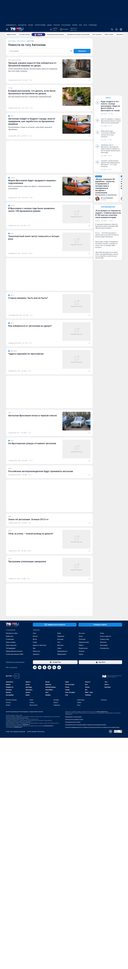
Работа (81, 645)
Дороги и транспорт (39, 645)
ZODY (80, 25)
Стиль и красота (105, 636)
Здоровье (36, 654)
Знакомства (22, 25)
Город (35, 642)
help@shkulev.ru (18, 727)
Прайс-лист (9, 636)
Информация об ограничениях (73, 717)
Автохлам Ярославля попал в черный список (32, 415)
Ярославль (12, 41)
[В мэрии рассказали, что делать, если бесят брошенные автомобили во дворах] (76, 96)
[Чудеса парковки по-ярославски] (76, 359)
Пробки (74, 25)
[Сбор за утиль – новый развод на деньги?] (76, 539)
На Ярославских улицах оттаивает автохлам (32, 443)
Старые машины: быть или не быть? (28, 298)
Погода (30, 25)
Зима (59, 633)
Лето (59, 642)
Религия (81, 651)
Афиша (49, 25)
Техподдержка (10, 648)
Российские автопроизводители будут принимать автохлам (40, 471)
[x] (54, 667)
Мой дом (60, 645)
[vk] (40, 667)
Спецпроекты (104, 648)
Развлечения (83, 648)
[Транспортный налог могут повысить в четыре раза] (76, 242)
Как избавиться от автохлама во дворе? (30, 326)
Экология (103, 642)
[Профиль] (121, 29)
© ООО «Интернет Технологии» (36, 731)
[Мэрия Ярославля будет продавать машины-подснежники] (76, 186)
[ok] (44, 667)
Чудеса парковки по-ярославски (26, 353)
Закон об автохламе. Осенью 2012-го (28, 519)
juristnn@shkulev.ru (48, 725)
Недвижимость (11, 25)
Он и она (82, 633)
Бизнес (35, 636)
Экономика (104, 645)
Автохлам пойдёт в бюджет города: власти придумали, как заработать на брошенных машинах (31, 121)
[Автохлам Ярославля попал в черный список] (76, 421)
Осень (81, 636)
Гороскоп (56, 25)
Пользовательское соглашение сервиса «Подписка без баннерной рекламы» (85, 724)
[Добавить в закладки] (89, 80)
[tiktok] (59, 667)
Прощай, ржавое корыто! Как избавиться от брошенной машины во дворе (32, 64)
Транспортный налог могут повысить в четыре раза (33, 237)
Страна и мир (104, 639)
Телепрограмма (40, 25)
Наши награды (11, 642)
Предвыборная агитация (14, 651)
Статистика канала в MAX (14, 654)
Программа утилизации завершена (27, 561)
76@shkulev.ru (26, 724)
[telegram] (35, 667)
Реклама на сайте (12, 633)
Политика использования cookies (74, 719)
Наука (59, 648)
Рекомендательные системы (72, 722)
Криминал (60, 636)
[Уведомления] (116, 29)
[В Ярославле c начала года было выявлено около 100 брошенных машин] (76, 214)
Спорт (102, 633)
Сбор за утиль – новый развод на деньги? (30, 533)
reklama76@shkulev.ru (102, 711)
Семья (81, 654)
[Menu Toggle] (7, 29)
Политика (82, 639)
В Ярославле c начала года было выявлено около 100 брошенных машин (31, 209)
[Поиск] (112, 29)
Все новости (21, 41)
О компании (10, 639)
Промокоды (93, 25)
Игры (85, 25)
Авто (34, 633)
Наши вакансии (11, 645)
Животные (36, 651)
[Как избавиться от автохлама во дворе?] (76, 331)
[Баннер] (38, 34)
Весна (35, 639)
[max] (49, 667)
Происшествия (84, 642)
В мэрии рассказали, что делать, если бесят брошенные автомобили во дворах (32, 92)
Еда (34, 648)
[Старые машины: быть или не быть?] (76, 303)
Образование (61, 654)
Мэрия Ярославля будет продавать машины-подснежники (32, 181)
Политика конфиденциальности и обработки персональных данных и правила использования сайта (92, 727)
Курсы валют (66, 25)
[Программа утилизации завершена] (76, 567)
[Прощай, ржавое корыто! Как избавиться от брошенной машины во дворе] (76, 68)
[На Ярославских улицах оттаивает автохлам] (76, 449)
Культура (60, 639)
